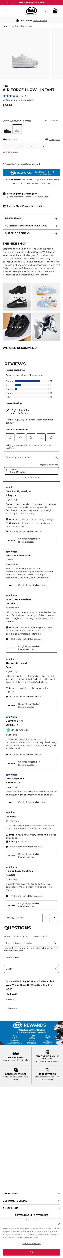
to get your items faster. (47, 1061)
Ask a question (26, 100)
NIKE (5, 86)
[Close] (59, 1223)
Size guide (54, 139)
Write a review (10, 100)
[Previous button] (7, 2)
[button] (31, 20)
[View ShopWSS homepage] (31, 10)
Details (24, 1060)
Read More (43, 197)
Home (6, 26)
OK (31, 1252)
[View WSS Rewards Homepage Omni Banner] (31, 1033)
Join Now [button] (46, 183)
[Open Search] (46, 11)
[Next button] (55, 2)
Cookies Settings (31, 1243)
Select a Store (38, 206)
